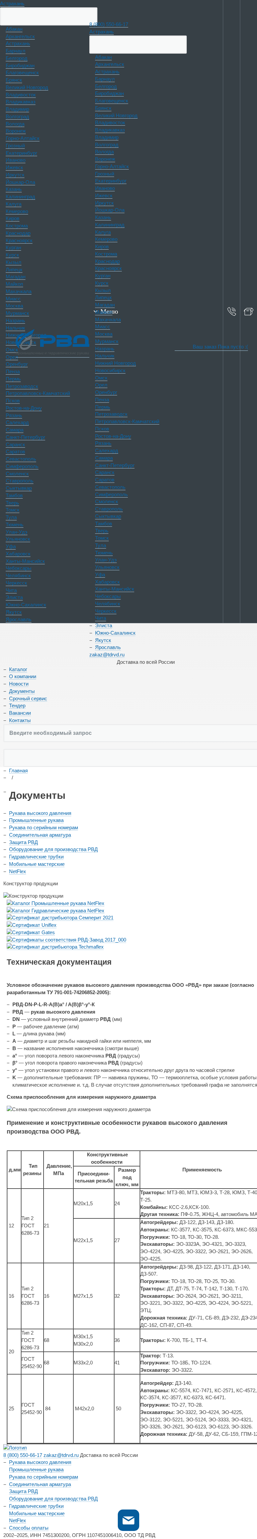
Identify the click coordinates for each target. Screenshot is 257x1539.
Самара (104, 458)
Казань (103, 217)
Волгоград (106, 144)
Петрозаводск (111, 414)
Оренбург (106, 392)
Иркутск (104, 203)
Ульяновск (107, 567)
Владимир (106, 137)
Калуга (103, 232)
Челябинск (107, 603)
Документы (22, 691)
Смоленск (106, 501)
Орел (101, 385)
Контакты (20, 720)
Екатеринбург (110, 181)
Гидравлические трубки (36, 856)
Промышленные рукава (36, 820)
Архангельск (109, 64)
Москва (103, 334)
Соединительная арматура (40, 835)
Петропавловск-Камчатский (127, 421)
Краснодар (107, 261)
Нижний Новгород (115, 363)
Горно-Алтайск (112, 166)
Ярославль (108, 647)
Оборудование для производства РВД (53, 849)
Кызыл (103, 290)
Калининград (109, 225)
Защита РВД (23, 842)
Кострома (106, 254)
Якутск (103, 640)
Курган (102, 275)
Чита (100, 618)
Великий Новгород (116, 115)
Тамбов (103, 523)
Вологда (104, 151)
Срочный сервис (28, 698)
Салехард (106, 450)
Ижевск (103, 195)
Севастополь (110, 487)
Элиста (103, 625)
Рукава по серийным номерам (43, 827)
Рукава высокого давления (40, 813)
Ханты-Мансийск (114, 589)
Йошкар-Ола (109, 210)
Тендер (17, 705)
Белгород (106, 86)
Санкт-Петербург (115, 465)
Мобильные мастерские (37, 864)
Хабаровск (107, 582)
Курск (101, 283)
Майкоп (103, 312)
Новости (18, 684)
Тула (100, 545)
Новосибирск (110, 370)
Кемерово (106, 239)
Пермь (102, 407)
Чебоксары (108, 596)
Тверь (101, 530)
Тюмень (104, 553)
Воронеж (105, 159)
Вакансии (20, 713)
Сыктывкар (108, 516)
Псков (102, 429)
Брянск (103, 108)
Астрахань (12, 3)
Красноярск (108, 268)
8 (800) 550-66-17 (108, 24)
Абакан (103, 57)
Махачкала (108, 319)
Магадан (105, 305)
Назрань (104, 348)
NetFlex (17, 871)
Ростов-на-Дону (113, 436)
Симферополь (111, 494)
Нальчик (104, 356)
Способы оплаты (29, 1528)
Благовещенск (111, 101)
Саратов (104, 480)
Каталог (18, 669)
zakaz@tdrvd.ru (106, 654)
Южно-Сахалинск (115, 633)
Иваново (105, 188)
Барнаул (105, 79)
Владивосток (110, 122)
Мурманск (106, 341)
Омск (101, 378)
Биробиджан (109, 93)
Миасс (102, 326)
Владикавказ (110, 130)
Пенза (102, 399)
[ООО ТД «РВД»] (52, 343)
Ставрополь (109, 509)
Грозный (104, 174)
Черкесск (105, 611)
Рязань (103, 443)
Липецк (103, 297)
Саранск (104, 472)
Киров (102, 246)
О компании (22, 676)
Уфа (100, 574)
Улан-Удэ (106, 560)
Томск (102, 538)
